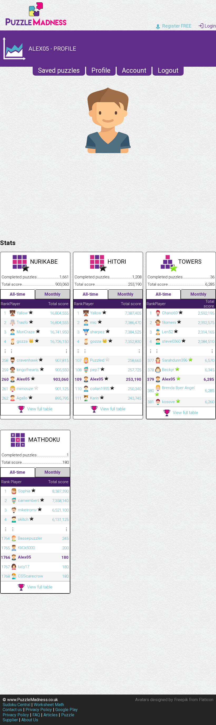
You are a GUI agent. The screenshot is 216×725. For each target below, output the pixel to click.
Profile (100, 70)
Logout (168, 70)
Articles (50, 714)
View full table (39, 408)
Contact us (12, 709)
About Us (29, 719)
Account (134, 70)
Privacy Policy (39, 709)
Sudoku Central (16, 704)
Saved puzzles (59, 70)
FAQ (36, 714)
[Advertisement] (108, 195)
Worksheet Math (49, 704)
